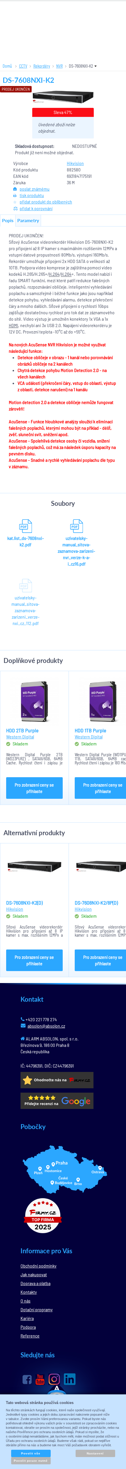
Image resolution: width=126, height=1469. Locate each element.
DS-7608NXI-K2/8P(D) (96, 902)
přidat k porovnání (36, 208)
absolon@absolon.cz (46, 1026)
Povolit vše (30, 1453)
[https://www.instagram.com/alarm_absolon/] (54, 1379)
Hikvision (75, 163)
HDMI (13, 325)
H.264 (54, 274)
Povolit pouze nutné (31, 1460)
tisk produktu (32, 195)
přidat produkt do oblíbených (46, 201)
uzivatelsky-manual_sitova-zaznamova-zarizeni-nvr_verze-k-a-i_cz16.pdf (76, 550)
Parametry (28, 220)
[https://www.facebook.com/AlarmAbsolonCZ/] (27, 1379)
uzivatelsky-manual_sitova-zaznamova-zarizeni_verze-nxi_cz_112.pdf (25, 610)
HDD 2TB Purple (22, 730)
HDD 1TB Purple (90, 730)
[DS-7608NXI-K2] (63, 97)
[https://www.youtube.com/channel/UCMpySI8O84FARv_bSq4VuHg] (40, 1379)
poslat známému (35, 189)
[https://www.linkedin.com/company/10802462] (70, 1379)
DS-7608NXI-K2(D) (24, 902)
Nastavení (95, 1453)
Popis (7, 220)
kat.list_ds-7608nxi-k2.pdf (25, 541)
